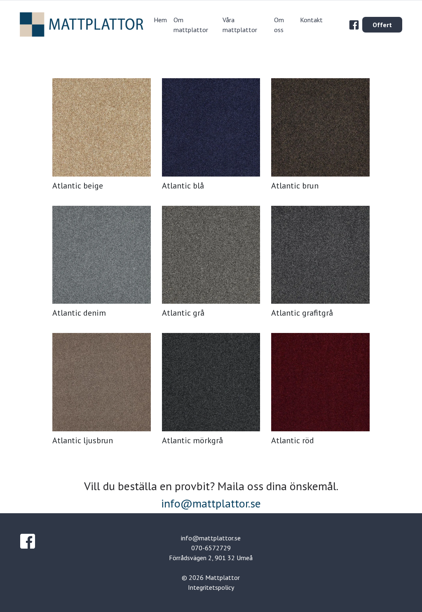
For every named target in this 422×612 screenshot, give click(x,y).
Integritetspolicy (211, 587)
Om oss (279, 25)
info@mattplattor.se (211, 503)
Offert (382, 25)
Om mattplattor (190, 25)
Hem (160, 20)
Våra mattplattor (240, 25)
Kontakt (311, 20)
